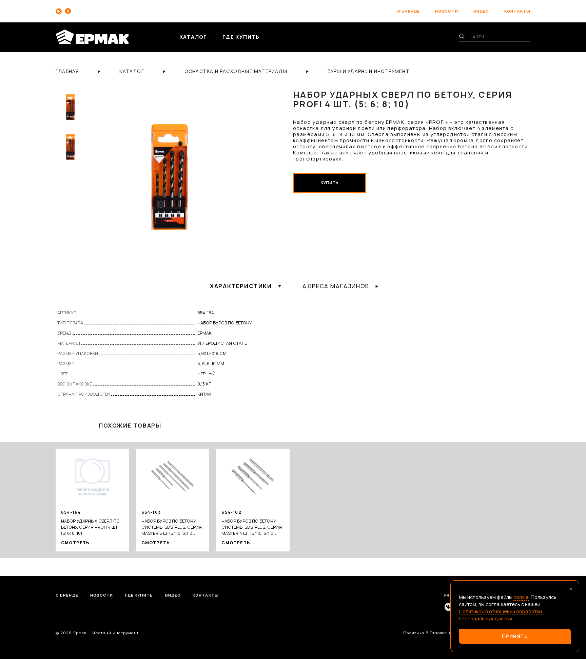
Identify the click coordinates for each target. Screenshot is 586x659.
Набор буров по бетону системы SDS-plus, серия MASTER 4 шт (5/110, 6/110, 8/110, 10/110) (251, 527)
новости (446, 11)
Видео (173, 595)
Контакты (206, 595)
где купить (241, 37)
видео (481, 11)
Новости (101, 595)
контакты (517, 11)
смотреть (75, 543)
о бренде (408, 11)
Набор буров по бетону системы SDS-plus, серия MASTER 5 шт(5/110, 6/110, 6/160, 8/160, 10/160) (171, 527)
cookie (521, 597)
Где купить (139, 595)
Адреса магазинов (335, 286)
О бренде (67, 595)
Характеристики (241, 286)
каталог (193, 37)
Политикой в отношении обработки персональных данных (500, 615)
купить (329, 183)
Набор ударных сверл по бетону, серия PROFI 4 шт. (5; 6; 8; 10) (90, 527)
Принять (515, 636)
